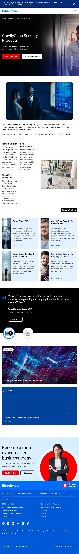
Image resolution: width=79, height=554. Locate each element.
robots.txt (13, 533)
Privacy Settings (63, 531)
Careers (43, 513)
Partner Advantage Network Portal (13, 513)
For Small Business (24, 493)
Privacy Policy (21, 531)
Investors (44, 510)
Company (41, 531)
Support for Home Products (50, 504)
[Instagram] (23, 523)
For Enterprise (42, 493)
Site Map (31, 531)
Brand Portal (6, 516)
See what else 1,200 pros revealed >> (21, 5)
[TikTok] (28, 523)
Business (11, 18)
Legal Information (7, 531)
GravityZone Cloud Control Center (12, 507)
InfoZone (44, 516)
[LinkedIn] (13, 523)
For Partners (56, 493)
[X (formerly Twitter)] (8, 523)
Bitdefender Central (8, 504)
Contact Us (50, 531)
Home (4, 18)
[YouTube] (18, 523)
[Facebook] (3, 523)
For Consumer (7, 493)
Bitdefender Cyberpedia (9, 510)
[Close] (74, 4)
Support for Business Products (51, 507)
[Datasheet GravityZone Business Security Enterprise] (39, 365)
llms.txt (4, 533)
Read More (20, 233)
